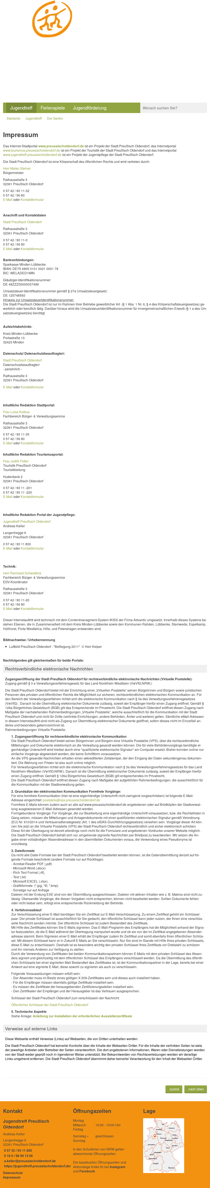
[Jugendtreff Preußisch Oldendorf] (35, 1143)
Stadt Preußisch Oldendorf (22, 222)
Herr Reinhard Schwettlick (22, 573)
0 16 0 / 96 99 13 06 (18, 1155)
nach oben (196, 1089)
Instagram (117, 1166)
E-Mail (8, 199)
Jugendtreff (21, 107)
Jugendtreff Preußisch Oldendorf (26, 521)
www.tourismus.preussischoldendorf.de (31, 150)
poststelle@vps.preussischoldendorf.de (71, 800)
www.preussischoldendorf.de (61, 146)
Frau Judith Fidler (16, 461)
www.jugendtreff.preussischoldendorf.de (32, 154)
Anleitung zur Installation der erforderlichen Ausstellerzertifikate (82, 1016)
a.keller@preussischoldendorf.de (29, 1160)
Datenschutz (13, 1172)
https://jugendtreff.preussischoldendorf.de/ (37, 1166)
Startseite (13, 118)
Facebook (87, 1171)
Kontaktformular (32, 199)
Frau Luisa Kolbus (16, 411)
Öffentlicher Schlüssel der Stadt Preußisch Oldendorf (49, 1004)
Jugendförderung (89, 107)
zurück (174, 1089)
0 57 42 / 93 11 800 (17, 1150)
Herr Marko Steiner (17, 168)
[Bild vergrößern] (163, 1145)
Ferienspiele (53, 107)
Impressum (12, 1177)
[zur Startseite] (52, 43)
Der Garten (55, 118)
